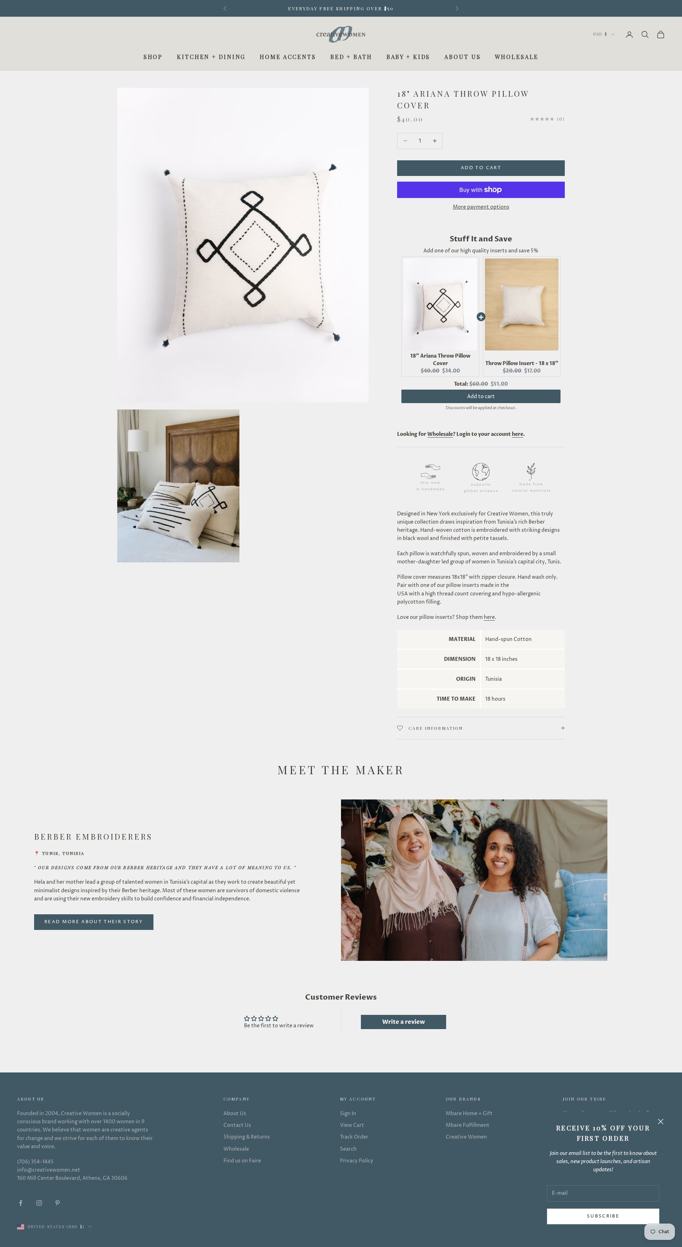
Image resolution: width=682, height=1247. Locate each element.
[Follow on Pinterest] (57, 1202)
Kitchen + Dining (211, 56)
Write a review (403, 1022)
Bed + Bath (351, 56)
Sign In (348, 1113)
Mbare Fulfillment (467, 1125)
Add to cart (481, 168)
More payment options (481, 207)
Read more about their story (93, 922)
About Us (462, 56)
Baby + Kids (408, 56)
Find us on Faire (242, 1160)
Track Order (354, 1137)
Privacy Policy (356, 1160)
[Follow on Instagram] (39, 1202)
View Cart (352, 1125)
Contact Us (237, 1125)
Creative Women (466, 1137)
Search (348, 1149)
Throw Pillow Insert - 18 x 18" (521, 363)
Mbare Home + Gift (469, 1113)
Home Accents (288, 56)
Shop (153, 56)
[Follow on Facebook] (20, 1202)
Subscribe (603, 1216)
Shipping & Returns (246, 1137)
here (489, 617)
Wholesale (516, 56)
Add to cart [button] (481, 396)
